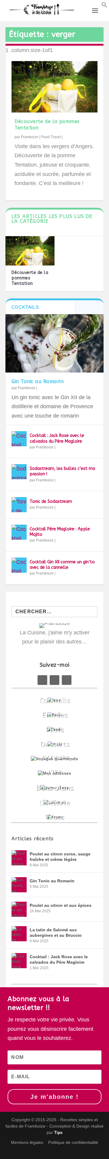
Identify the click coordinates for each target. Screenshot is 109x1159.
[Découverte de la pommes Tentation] (54, 86)
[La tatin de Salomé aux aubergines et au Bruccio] (19, 933)
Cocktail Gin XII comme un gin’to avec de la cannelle (62, 564)
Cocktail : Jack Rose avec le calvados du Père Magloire (57, 438)
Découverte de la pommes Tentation (30, 278)
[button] (104, 6)
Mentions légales (27, 1142)
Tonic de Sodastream (51, 501)
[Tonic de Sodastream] (19, 504)
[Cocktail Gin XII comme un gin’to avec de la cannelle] (19, 565)
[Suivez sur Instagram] (66, 680)
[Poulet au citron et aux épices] (19, 909)
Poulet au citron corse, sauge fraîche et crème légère (60, 856)
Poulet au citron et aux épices (60, 905)
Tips (58, 1132)
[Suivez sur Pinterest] (54, 680)
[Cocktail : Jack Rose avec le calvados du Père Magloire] (19, 438)
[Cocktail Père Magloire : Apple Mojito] (19, 532)
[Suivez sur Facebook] (42, 680)
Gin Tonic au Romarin (38, 381)
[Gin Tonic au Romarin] (54, 343)
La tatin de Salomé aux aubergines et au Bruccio (56, 932)
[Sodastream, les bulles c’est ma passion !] (19, 471)
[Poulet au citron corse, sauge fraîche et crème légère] (19, 857)
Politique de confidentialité (73, 1142)
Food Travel (51, 137)
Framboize (29, 137)
